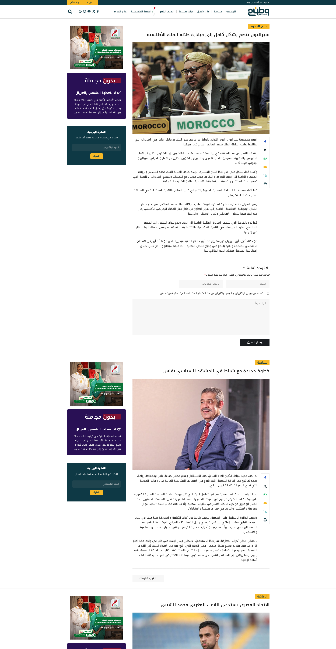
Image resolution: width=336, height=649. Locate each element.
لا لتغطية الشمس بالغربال (96, 93)
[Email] (265, 167)
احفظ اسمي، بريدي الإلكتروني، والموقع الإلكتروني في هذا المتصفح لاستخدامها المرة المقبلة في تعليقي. (212, 293)
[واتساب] (80, 11)
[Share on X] (265, 150)
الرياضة (262, 596)
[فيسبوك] (98, 11)
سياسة (262, 362)
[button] (70, 11)
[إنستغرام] (84, 11)
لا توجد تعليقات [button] (147, 578)
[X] (94, 11)
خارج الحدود (258, 26)
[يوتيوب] (89, 11)
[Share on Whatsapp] (265, 158)
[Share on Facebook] (265, 141)
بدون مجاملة (100, 80)
